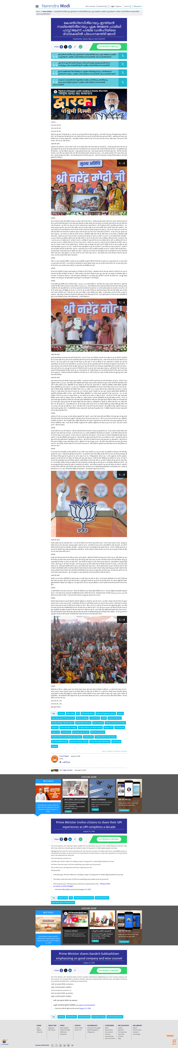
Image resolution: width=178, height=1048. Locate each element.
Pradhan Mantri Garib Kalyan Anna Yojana (66, 737)
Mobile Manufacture (83, 722)
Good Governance (102, 897)
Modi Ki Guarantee (97, 732)
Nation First (108, 727)
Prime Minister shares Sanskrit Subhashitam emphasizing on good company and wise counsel (89, 956)
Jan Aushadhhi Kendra (59, 741)
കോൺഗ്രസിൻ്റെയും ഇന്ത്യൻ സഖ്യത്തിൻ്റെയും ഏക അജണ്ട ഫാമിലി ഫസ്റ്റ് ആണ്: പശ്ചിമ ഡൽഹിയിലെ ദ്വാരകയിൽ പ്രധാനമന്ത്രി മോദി (89, 28)
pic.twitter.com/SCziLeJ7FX (85, 1005)
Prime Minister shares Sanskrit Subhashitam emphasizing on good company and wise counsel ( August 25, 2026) (48, 939)
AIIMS (104, 718)
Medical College (82, 718)
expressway (116, 741)
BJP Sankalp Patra (88, 713)
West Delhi (70, 713)
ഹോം (38, 11)
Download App (124, 810)
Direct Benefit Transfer (68, 727)
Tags (53, 713)
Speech (54, 746)
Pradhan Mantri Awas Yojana (105, 737)
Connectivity (94, 718)
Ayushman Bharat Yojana (79, 741)
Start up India (98, 722)
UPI (71, 897)
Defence (55, 727)
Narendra (56, 6)
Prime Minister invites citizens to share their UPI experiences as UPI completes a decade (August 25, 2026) (48, 808)
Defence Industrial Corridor (115, 722)
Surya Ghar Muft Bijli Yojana (100, 741)
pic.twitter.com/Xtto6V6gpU (63, 886)
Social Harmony (84, 1016)
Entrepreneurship (98, 1016)
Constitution (66, 732)
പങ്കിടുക (65, 762)
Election (61, 713)
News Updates (47, 11)
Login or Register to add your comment (114, 751)
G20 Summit (119, 727)
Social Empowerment (114, 1016)
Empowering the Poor (81, 732)
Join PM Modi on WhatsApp (109, 46)
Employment (88, 737)
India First (55, 732)
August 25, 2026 (85, 889)
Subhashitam (71, 1016)
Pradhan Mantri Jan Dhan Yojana (90, 727)
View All (68, 812)
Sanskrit (61, 1016)
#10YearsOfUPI (105, 884)
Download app (5, 1044)
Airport (120, 713)
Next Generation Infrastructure (63, 718)
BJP (78, 713)
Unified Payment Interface (84, 897)
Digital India (62, 897)
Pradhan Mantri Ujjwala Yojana (63, 722)
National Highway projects (105, 713)
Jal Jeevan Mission (114, 718)
